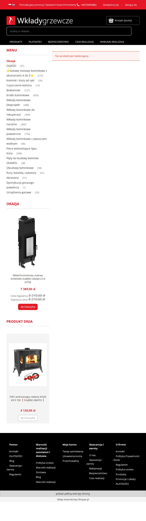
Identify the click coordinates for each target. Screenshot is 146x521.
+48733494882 (89, 4)
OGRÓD (11, 66)
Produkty (121, 474)
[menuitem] (15, 42)
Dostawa (41, 472)
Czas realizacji (96, 478)
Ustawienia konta (72, 456)
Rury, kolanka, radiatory (21, 173)
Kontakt (13, 451)
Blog (11, 461)
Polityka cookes (45, 462)
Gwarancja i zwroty (14, 467)
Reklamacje (95, 468)
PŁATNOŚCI (15, 456)
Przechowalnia (71, 461)
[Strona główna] (39, 20)
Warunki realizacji (46, 467)
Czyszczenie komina (19, 85)
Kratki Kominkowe (17, 95)
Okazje (10, 61)
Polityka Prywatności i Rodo (126, 458)
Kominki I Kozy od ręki (20, 80)
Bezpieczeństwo (98, 473)
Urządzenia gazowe (18, 192)
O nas (92, 455)
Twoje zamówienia (73, 451)
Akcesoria (12, 177)
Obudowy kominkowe (20, 168)
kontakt (120, 451)
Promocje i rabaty (126, 479)
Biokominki (13, 90)
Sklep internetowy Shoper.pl (73, 499)
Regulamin (15, 474)
